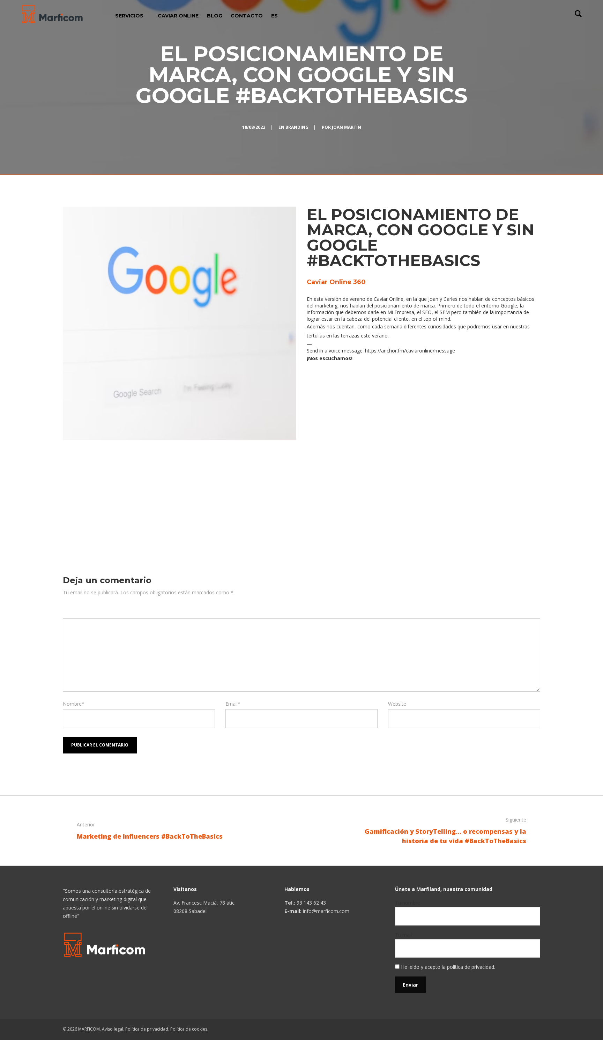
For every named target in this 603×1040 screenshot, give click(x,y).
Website (397, 703)
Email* (232, 703)
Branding (296, 127)
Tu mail (403, 934)
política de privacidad (470, 967)
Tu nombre (407, 902)
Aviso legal (112, 1029)
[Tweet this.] (338, 520)
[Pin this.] (359, 520)
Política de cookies (188, 1029)
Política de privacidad (146, 1029)
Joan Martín (346, 127)
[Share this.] (317, 520)
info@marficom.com (326, 911)
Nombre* (73, 703)
